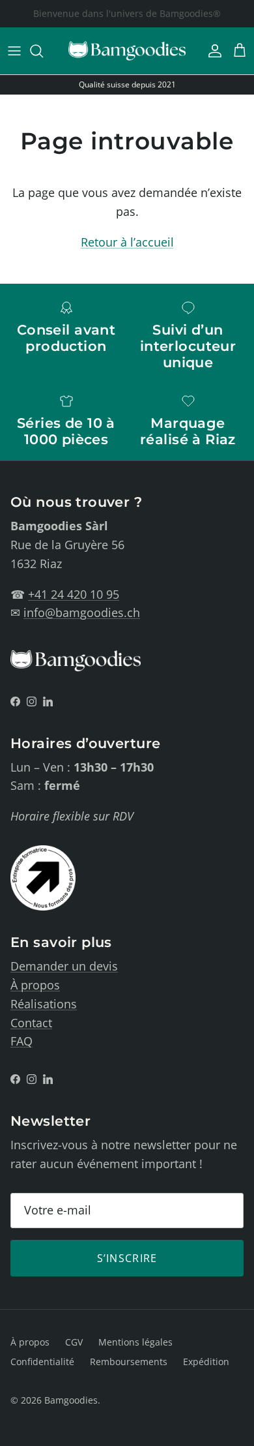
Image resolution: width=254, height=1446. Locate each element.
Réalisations (43, 1004)
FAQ (21, 1041)
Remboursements (128, 1361)
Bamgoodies (71, 1400)
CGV (74, 1342)
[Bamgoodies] (127, 51)
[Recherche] (43, 51)
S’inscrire (127, 1258)
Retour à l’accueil (127, 242)
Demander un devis (64, 966)
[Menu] (14, 51)
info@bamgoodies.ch (81, 612)
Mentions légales (135, 1342)
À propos (35, 985)
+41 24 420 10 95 (73, 594)
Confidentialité (42, 1361)
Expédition (206, 1361)
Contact (31, 1023)
